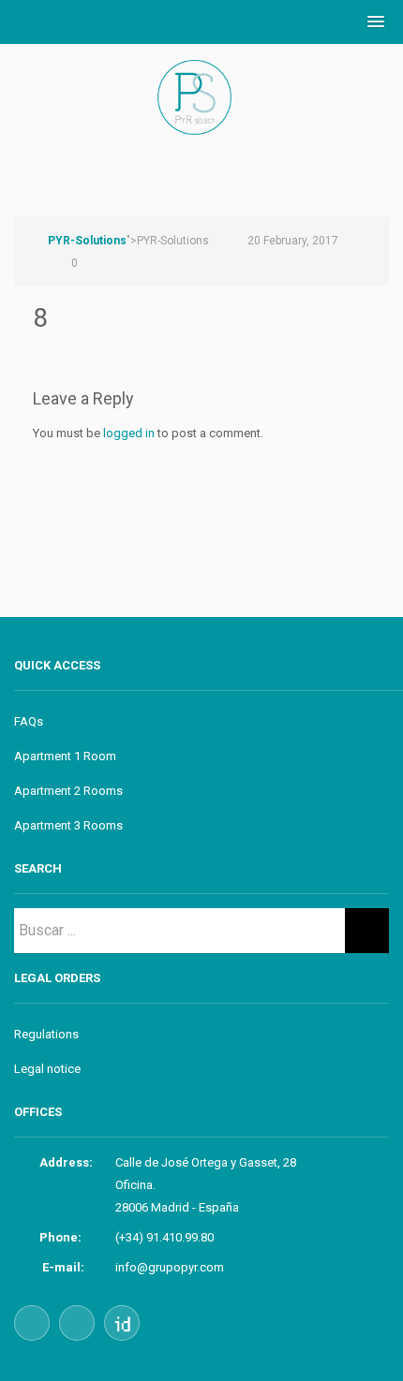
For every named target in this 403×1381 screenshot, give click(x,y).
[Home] (201, 117)
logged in (129, 433)
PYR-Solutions (87, 240)
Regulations (46, 1034)
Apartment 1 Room (65, 756)
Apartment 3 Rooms (68, 825)
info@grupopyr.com (169, 1267)
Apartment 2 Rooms (68, 791)
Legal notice (47, 1069)
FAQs (28, 721)
